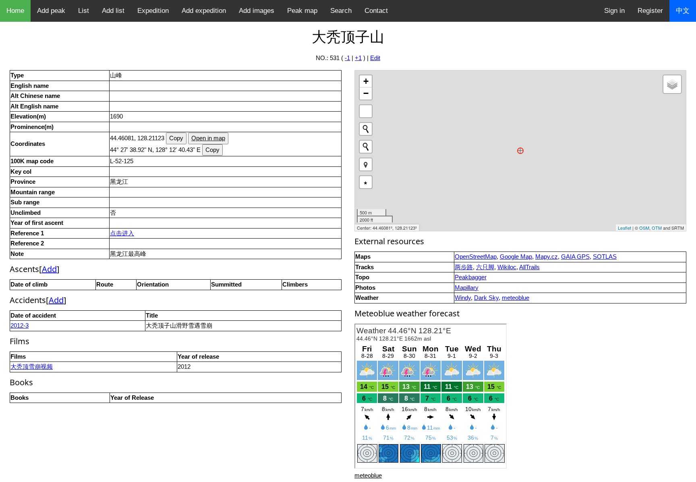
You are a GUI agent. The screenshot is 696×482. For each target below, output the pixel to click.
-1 (347, 57)
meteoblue (515, 297)
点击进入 (122, 233)
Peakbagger (471, 277)
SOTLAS (605, 256)
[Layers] (672, 84)
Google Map (516, 256)
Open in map (208, 138)
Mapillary (466, 287)
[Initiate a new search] (366, 129)
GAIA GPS (575, 256)
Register (650, 11)
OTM (657, 227)
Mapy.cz (546, 256)
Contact (376, 11)
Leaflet (624, 227)
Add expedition (204, 11)
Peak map (302, 11)
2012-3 (19, 325)
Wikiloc (506, 267)
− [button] (366, 93)
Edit (375, 57)
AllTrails (529, 267)
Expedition (153, 11)
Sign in (614, 11)
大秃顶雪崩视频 (31, 366)
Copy (176, 138)
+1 (358, 57)
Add (49, 269)
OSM (644, 227)
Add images (256, 11)
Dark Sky (486, 297)
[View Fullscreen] (366, 111)
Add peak (51, 11)
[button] (366, 164)
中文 (683, 11)
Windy (463, 297)
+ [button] (366, 81)
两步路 (464, 267)
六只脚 (485, 267)
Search (341, 11)
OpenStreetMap (476, 256)
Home (15, 11)
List (83, 11)
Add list (113, 11)
